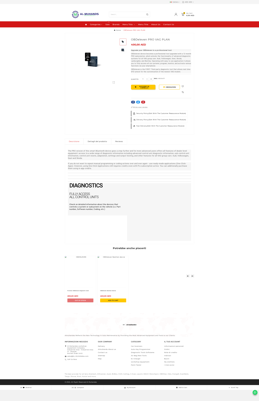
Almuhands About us (107, 349)
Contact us (102, 352)
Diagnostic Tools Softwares (142, 352)
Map (100, 359)
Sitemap (101, 356)
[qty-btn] (151, 79)
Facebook (133, 102)
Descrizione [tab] (74, 141)
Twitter (138, 102)
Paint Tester (136, 365)
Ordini (167, 349)
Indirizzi (167, 356)
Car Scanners (136, 346)
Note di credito (170, 352)
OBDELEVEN (169, 87)
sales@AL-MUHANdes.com (78, 356)
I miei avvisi (169, 365)
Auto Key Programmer (140, 349)
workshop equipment (140, 362)
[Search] (147, 14)
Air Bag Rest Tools (139, 356)
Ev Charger (135, 359)
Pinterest (143, 102)
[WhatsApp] (255, 392)
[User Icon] (178, 14)
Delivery (101, 346)
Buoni (166, 359)
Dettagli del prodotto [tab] (97, 141)
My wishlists (169, 362)
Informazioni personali (174, 346)
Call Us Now (72, 359)
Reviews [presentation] (119, 141)
